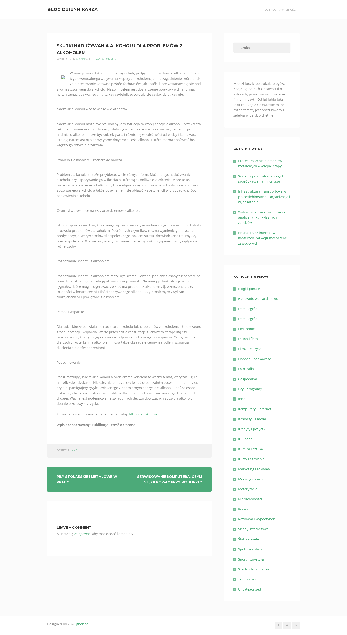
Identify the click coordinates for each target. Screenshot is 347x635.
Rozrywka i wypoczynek (256, 519)
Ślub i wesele (248, 539)
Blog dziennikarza (72, 9)
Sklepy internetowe (253, 529)
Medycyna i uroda (252, 479)
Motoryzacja (247, 489)
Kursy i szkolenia (251, 459)
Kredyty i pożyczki (252, 429)
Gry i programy (250, 389)
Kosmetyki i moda (252, 419)
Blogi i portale (249, 288)
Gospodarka (247, 379)
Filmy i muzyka (249, 348)
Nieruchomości (250, 499)
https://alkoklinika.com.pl (149, 414)
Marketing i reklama (254, 469)
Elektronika (247, 329)
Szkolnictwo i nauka (253, 569)
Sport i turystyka (251, 559)
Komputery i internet (254, 409)
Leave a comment (105, 59)
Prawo (243, 509)
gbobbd (82, 624)
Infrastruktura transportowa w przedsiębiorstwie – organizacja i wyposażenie (264, 196)
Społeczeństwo (250, 549)
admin (80, 59)
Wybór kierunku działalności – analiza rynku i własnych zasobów (261, 217)
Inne (74, 450)
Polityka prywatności (279, 9)
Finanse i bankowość (254, 359)
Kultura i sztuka (250, 449)
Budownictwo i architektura (260, 298)
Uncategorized (249, 589)
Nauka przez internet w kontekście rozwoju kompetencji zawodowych (263, 238)
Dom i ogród (248, 309)
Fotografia (246, 369)
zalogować (82, 533)
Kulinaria (245, 439)
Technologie (247, 579)
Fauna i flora (248, 339)
